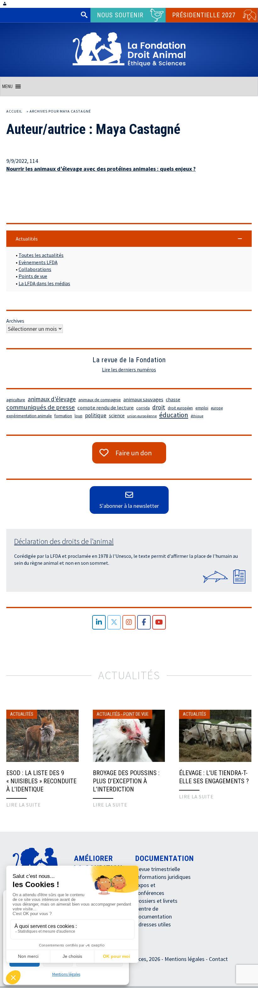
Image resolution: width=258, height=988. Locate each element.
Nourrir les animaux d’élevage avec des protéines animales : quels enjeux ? (101, 168)
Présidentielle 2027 (204, 15)
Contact (218, 959)
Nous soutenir (120, 15)
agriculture (15, 399)
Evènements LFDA (38, 262)
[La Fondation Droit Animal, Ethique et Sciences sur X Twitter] (114, 622)
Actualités (21, 714)
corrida (143, 408)
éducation (173, 415)
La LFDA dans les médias (44, 283)
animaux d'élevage (52, 399)
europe (217, 408)
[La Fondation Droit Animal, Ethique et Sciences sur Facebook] (144, 622)
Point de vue (136, 714)
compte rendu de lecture (105, 407)
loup (78, 416)
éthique (197, 416)
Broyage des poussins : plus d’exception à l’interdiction (126, 781)
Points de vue (33, 276)
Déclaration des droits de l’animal (64, 541)
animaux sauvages (143, 399)
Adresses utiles (153, 924)
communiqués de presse (40, 407)
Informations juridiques (163, 876)
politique (95, 415)
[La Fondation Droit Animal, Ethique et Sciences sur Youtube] (159, 622)
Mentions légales (66, 974)
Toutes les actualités (41, 255)
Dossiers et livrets (156, 900)
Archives (15, 321)
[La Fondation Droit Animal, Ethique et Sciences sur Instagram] (129, 622)
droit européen (180, 408)
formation (63, 416)
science (117, 415)
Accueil (14, 111)
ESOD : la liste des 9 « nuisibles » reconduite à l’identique (41, 781)
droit (158, 407)
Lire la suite (23, 805)
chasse (173, 399)
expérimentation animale (29, 416)
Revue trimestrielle (157, 869)
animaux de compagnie (99, 399)
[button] (7, 86)
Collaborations (35, 269)
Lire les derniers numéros (129, 369)
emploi (201, 408)
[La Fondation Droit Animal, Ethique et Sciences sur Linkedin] (99, 622)
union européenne (142, 416)
